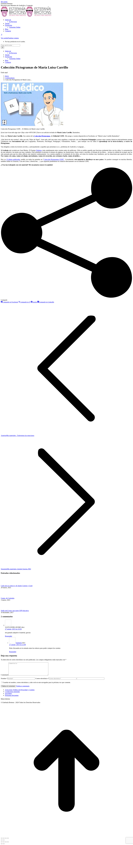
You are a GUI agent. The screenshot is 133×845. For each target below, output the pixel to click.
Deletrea (39, 150)
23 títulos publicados (13, 159)
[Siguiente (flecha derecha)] (4, 843)
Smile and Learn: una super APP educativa (15, 610)
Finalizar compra (13, 38)
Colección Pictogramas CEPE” (54, 159)
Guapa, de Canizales (7, 598)
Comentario (5, 675)
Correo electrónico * (42, 678)
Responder (8, 636)
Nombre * (4, 678)
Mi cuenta (4, 2)
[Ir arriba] (66, 836)
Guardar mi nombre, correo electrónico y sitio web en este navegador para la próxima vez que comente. (37, 682)
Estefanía (19, 643)
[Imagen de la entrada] (6, 584)
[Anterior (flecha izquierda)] (1, 843)
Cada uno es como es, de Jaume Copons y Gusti (16, 586)
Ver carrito (4, 38)
